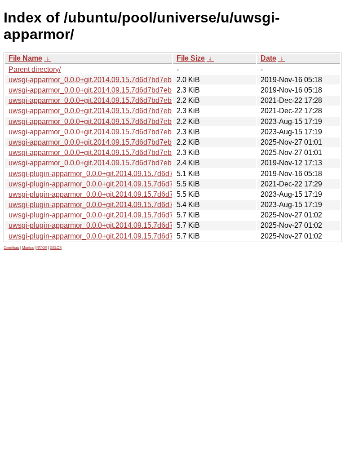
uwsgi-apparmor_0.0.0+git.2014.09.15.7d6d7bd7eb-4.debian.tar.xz (114, 100)
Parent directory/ (35, 69)
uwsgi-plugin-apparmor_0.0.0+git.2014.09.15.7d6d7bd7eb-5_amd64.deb (124, 194)
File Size (191, 58)
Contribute (11, 248)
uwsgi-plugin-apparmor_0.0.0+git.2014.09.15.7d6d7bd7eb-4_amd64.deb (124, 184)
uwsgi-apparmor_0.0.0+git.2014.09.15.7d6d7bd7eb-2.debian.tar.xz (114, 80)
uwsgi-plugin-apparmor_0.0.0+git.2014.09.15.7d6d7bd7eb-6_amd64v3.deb (128, 225)
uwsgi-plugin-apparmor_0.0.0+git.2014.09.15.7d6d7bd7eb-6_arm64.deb (123, 236)
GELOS (56, 248)
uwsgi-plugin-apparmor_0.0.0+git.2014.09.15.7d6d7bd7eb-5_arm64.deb (123, 204)
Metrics (28, 248)
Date (268, 58)
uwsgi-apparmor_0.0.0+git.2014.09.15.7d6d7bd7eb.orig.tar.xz (106, 163)
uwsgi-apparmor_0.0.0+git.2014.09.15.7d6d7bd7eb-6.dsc (100, 152)
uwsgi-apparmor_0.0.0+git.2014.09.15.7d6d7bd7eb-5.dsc (100, 132)
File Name (25, 58)
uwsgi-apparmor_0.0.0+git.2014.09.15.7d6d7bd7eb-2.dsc (100, 90)
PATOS (41, 248)
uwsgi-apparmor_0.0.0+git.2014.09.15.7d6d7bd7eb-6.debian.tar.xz (114, 142)
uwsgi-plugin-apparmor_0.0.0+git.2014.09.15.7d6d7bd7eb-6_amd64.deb (124, 215)
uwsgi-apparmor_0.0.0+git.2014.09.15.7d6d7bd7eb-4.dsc (100, 111)
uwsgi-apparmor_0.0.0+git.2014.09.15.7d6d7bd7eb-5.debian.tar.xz (114, 121)
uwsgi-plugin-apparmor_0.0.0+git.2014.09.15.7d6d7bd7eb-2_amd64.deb (124, 173)
